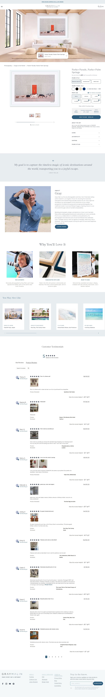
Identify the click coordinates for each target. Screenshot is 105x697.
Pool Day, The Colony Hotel (38, 327)
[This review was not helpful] (87, 397)
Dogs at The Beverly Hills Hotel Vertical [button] (67, 418)
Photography (8, 65)
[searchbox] (21, 368)
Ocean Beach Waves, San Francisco (67, 327)
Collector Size (33, 679)
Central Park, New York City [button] (69, 618)
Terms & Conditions (58, 675)
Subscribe (98, 683)
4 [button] (55, 657)
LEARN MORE (61, 226)
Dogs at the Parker (19, 65)
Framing (31, 677)
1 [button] (46, 657)
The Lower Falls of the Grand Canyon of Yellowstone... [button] (66, 588)
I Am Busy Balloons (90, 327)
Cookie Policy (58, 683)
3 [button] (52, 657)
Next (54, 122)
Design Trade (45, 682)
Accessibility (57, 685)
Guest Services (47, 674)
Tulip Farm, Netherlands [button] (70, 474)
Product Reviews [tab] (31, 362)
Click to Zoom (35, 124)
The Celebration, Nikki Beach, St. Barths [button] (67, 556)
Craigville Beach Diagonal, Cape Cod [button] (68, 645)
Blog (55, 680)
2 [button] (49, 657)
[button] (3, 7)
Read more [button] (48, 584)
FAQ (43, 677)
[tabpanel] (52, 518)
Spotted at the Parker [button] (69, 392)
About (31, 674)
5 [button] (58, 657)
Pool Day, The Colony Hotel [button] (68, 529)
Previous (15, 122)
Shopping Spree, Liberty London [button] (68, 446)
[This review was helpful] (84, 397)
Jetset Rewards (33, 682)
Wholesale (44, 679)
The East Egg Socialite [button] (69, 501)
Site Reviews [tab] (20, 362)
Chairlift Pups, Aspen (9, 327)
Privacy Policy (58, 678)
